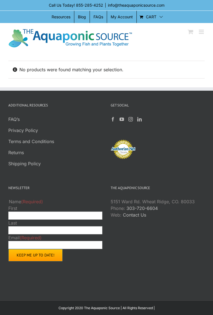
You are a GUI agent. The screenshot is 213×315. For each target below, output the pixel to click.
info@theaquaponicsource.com (136, 5)
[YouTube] (122, 119)
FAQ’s (14, 119)
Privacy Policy (23, 130)
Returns (16, 152)
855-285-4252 (89, 5)
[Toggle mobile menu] (202, 32)
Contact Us (134, 215)
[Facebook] (113, 119)
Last (12, 223)
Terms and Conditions (31, 141)
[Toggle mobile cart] (190, 32)
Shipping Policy (24, 163)
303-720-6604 (142, 208)
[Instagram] (130, 119)
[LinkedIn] (139, 119)
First (12, 208)
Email (25, 237)
